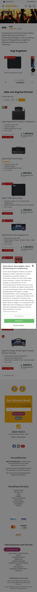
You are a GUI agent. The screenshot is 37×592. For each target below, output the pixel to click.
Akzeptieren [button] (19, 321)
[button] (18, 325)
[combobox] (33, 266)
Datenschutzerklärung (10, 311)
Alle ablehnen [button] (19, 316)
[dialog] (18, 296)
